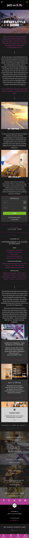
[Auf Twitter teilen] (14, 500)
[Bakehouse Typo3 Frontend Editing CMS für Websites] (14, 530)
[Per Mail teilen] (19, 500)
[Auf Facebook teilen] (3, 500)
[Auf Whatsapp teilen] (9, 500)
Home (4, 527)
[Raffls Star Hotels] (14, 5)
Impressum (10, 527)
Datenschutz (17, 527)
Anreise (23, 527)
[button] (2, 2)
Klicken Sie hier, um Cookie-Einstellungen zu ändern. (14, 416)
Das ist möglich (14, 359)
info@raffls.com (14, 520)
